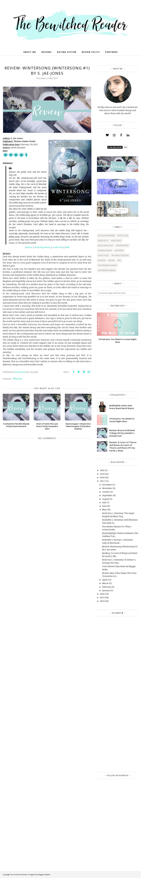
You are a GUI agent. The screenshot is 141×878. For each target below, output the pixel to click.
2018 (102, 477)
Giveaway (119, 250)
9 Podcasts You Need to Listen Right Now (118, 340)
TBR (119, 260)
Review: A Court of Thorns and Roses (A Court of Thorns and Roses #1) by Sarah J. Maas (122, 446)
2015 (102, 597)
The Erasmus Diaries (107, 265)
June (104, 506)
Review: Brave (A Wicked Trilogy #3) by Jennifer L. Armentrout (122, 433)
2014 (102, 601)
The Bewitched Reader (18, 874)
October (106, 491)
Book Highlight (105, 245)
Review (17, 378)
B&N (67, 247)
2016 (102, 594)
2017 (102, 481)
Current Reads (105, 250)
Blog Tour (123, 235)
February (106, 587)
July (104, 502)
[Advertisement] (117, 367)
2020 (102, 470)
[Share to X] (78, 372)
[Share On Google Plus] (89, 372)
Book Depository (42, 247)
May (104, 509)
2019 (102, 474)
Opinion (101, 260)
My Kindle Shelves (120, 255)
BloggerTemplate (44, 874)
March (105, 583)
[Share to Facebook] (73, 372)
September (107, 495)
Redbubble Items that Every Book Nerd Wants (121, 407)
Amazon (29, 247)
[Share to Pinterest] (84, 372)
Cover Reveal (122, 245)
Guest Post (103, 255)
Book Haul (116, 240)
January (106, 590)
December (107, 484)
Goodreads (58, 247)
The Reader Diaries (106, 270)
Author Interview (106, 235)
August (105, 499)
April (104, 579)
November (107, 488)
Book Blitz (103, 240)
